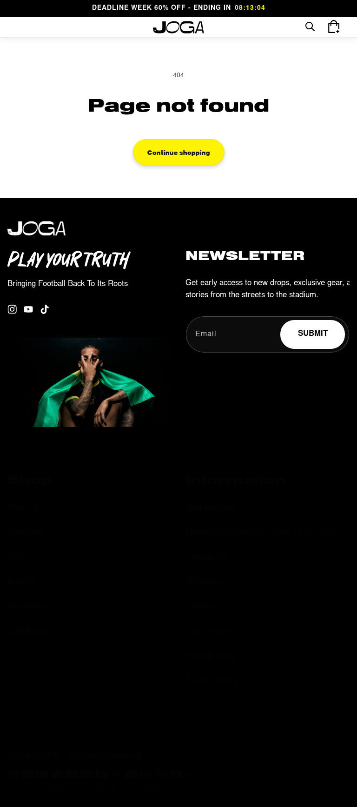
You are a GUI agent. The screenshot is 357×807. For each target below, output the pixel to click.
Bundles (22, 582)
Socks (18, 558)
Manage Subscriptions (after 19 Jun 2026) (263, 533)
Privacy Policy (211, 681)
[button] (19, 27)
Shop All (23, 508)
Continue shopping (178, 152)
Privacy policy (144, 788)
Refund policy (99, 788)
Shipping (201, 607)
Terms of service (193, 788)
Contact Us (206, 558)
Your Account (210, 508)
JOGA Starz (29, 632)
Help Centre (207, 632)
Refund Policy (211, 657)
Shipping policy (243, 788)
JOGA (65, 789)
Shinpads (24, 533)
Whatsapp (204, 582)
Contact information (296, 788)
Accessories (30, 607)
